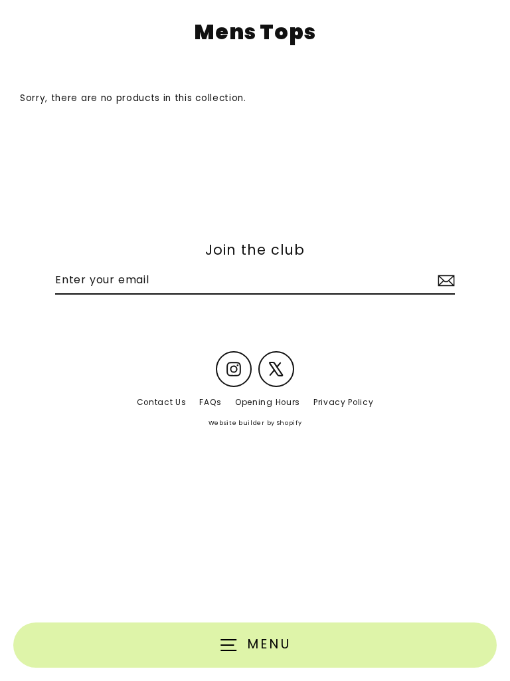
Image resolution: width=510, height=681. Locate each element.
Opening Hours (267, 402)
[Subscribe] (444, 281)
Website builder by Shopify (255, 423)
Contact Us (162, 402)
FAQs (210, 402)
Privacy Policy (343, 402)
